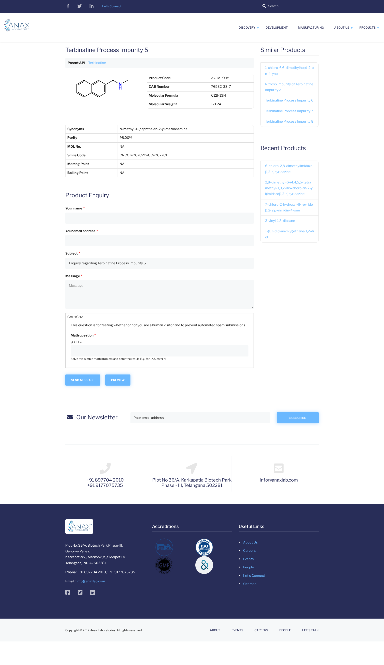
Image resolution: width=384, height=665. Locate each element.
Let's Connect (254, 576)
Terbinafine (97, 63)
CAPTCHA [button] (75, 317)
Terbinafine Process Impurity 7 (289, 111)
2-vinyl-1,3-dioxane (280, 221)
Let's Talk (310, 630)
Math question (82, 335)
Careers (249, 551)
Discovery (247, 27)
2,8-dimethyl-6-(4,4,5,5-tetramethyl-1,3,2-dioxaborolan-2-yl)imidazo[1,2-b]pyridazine (289, 188)
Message (72, 276)
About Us (341, 27)
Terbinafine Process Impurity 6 (289, 100)
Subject (71, 253)
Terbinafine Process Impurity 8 (289, 121)
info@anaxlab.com (90, 581)
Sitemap (249, 584)
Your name (73, 208)
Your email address (80, 231)
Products (367, 27)
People (248, 567)
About (215, 630)
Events (248, 559)
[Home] (16, 27)
